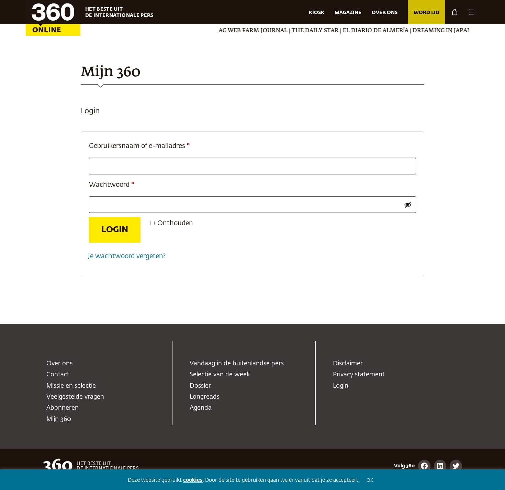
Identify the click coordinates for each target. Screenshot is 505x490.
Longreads (205, 397)
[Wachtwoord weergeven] (408, 204)
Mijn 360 (58, 419)
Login (114, 230)
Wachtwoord (122, 184)
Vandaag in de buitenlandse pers (237, 364)
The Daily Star (306, 31)
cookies (193, 480)
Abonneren (62, 408)
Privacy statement (359, 375)
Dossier (200, 386)
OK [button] (370, 480)
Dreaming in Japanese (438, 31)
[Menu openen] (472, 12)
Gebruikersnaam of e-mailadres (150, 146)
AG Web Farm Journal (245, 31)
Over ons (59, 364)
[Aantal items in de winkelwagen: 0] (454, 12)
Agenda (201, 408)
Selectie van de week (220, 375)
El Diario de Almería (367, 31)
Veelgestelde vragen (75, 397)
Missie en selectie (71, 386)
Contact (57, 375)
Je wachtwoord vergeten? (127, 256)
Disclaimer (348, 364)
